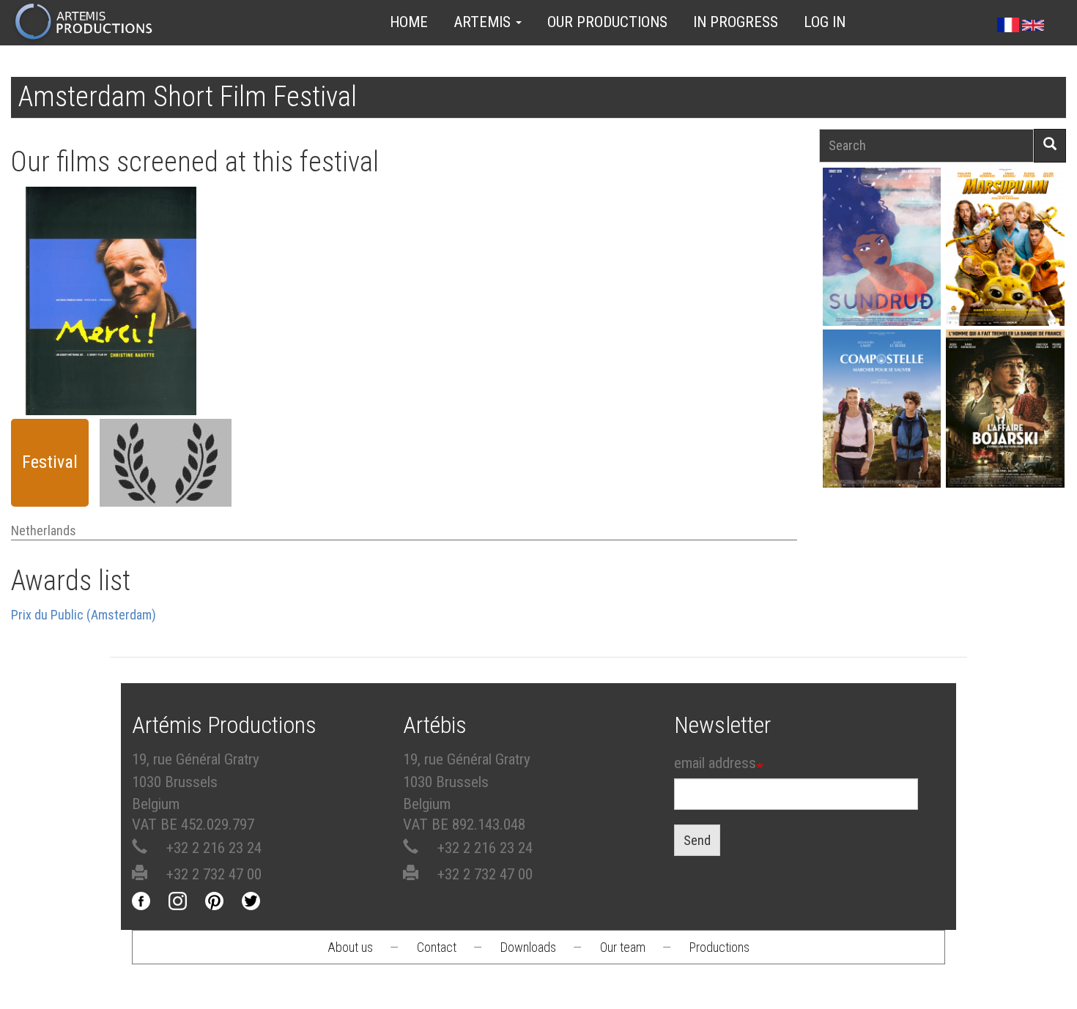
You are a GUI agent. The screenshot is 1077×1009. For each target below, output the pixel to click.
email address (715, 763)
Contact (436, 947)
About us (350, 947)
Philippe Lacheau (1005, 261)
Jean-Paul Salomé (1005, 422)
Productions (719, 947)
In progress (735, 22)
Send (697, 840)
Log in (824, 22)
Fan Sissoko (882, 246)
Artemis (484, 22)
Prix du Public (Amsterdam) (83, 614)
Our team (622, 947)
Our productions (607, 22)
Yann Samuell (881, 422)
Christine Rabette (111, 280)
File (116, 240)
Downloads (528, 947)
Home (409, 22)
